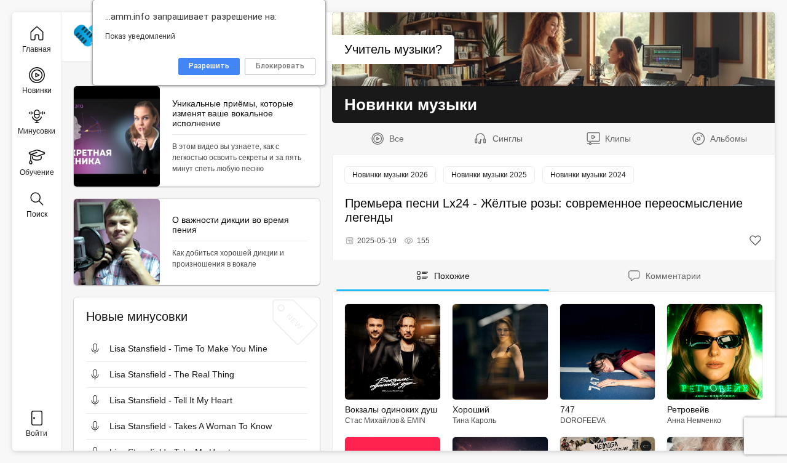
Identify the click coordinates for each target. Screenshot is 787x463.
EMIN (416, 420)
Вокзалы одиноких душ (391, 409)
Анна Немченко (694, 420)
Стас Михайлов (372, 420)
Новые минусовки (137, 316)
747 (567, 409)
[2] (755, 240)
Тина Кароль (474, 420)
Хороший (471, 409)
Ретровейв (688, 409)
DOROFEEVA (583, 420)
